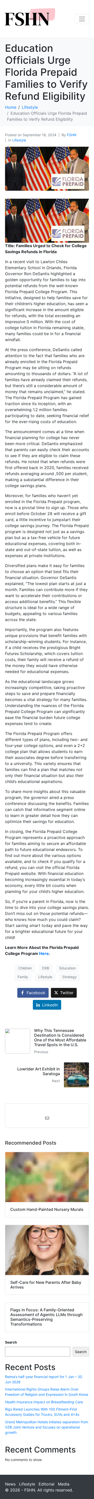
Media (63, 1484)
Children (25, 968)
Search (11, 1342)
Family (23, 977)
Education (67, 968)
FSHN (71, 135)
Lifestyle (19, 140)
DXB (45, 968)
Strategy (69, 977)
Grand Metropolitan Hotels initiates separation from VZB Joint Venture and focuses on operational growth (46, 1427)
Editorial (46, 1484)
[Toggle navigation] (82, 19)
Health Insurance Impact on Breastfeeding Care (44, 1402)
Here (44, 953)
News (10, 1484)
